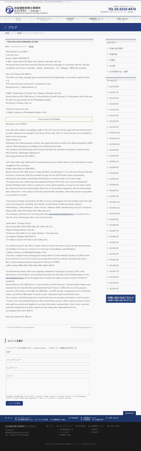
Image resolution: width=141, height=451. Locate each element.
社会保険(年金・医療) (118, 71)
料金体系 (74, 418)
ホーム (10, 418)
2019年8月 (114, 225)
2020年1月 (114, 196)
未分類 (19, 33)
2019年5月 (114, 242)
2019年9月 (114, 219)
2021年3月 (114, 115)
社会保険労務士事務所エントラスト (67, 444)
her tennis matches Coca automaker (19, 327)
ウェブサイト (11, 368)
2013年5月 (114, 277)
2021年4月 (114, 110)
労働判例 (113, 54)
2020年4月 (114, 179)
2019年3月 (114, 254)
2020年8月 (114, 156)
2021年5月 (114, 104)
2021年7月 (114, 92)
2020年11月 (114, 138)
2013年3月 (114, 289)
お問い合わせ (114, 418)
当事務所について (90, 418)
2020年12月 (114, 133)
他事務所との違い (59, 420)
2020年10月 (114, 144)
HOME (7, 33)
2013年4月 (114, 283)
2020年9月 (114, 150)
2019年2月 (114, 260)
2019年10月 (114, 213)
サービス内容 (43, 420)
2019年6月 (114, 236)
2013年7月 (114, 271)
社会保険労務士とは (25, 420)
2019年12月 (114, 202)
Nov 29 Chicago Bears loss (82, 327)
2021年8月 (114, 86)
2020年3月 (114, 185)
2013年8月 (114, 265)
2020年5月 (114, 173)
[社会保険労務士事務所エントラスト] (27, 11)
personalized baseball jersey (61, 214)
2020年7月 (114, 161)
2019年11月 (114, 208)
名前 (8, 352)
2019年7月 (114, 231)
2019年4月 (114, 248)
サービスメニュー (24, 418)
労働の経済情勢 (116, 48)
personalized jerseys (15, 278)
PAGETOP (129, 413)
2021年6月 (114, 98)
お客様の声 (99, 420)
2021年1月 (114, 127)
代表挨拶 (86, 420)
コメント (9, 376)
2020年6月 (114, 167)
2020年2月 (114, 190)
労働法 (112, 60)
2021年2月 (114, 121)
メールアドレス (13, 360)
